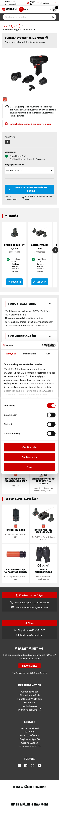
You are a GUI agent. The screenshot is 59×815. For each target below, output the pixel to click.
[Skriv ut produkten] (47, 37)
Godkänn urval (29, 457)
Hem (4, 25)
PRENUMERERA (29, 665)
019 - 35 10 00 (32, 746)
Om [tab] (48, 353)
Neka (29, 467)
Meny (26, 9)
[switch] (51, 415)
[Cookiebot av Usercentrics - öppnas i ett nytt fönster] (42, 345)
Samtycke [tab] (10, 353)
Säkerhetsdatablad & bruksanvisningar (30, 123)
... (14, 25)
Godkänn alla (29, 447)
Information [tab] (29, 353)
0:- (52, 9)
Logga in (32, 3)
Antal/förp (10, 136)
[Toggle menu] (55, 3)
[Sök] (53, 17)
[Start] (9, 9)
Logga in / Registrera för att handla (31, 189)
